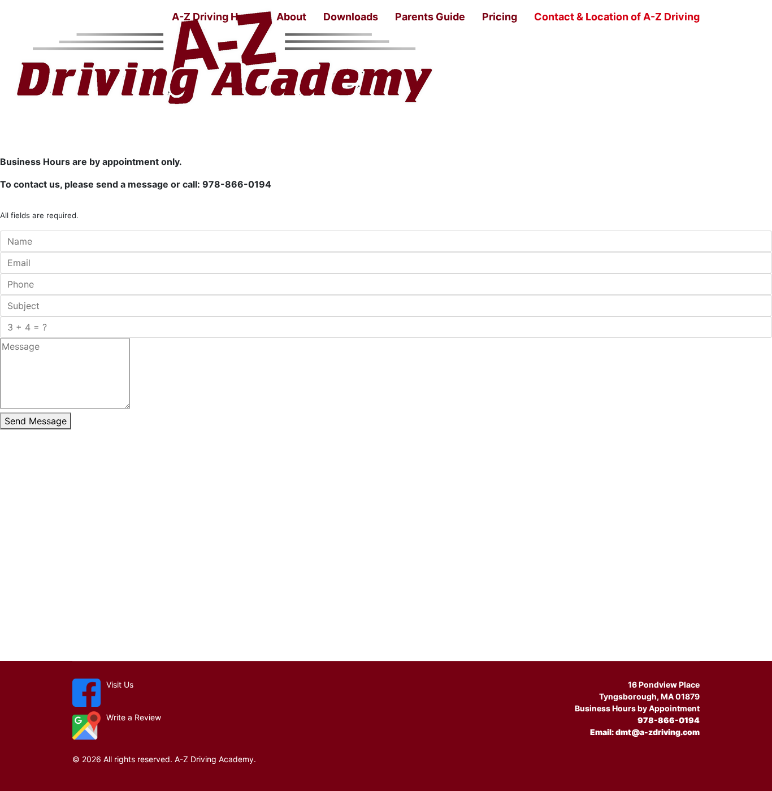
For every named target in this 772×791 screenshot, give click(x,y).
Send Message (36, 421)
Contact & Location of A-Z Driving (617, 17)
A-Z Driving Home (215, 17)
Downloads (350, 17)
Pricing (499, 17)
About (291, 17)
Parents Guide (430, 17)
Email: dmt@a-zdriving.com (645, 732)
